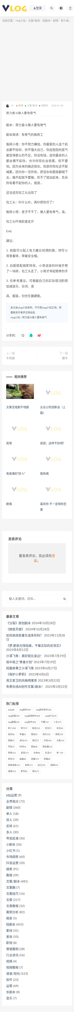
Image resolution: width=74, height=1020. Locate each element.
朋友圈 (47, 747)
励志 (36, 728)
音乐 (9, 998)
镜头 (35, 771)
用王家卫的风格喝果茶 (21, 680)
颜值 (9, 504)
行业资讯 (12, 955)
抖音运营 (12, 863)
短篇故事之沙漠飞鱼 (20, 668)
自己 (41, 765)
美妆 (9, 936)
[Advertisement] (37, 62)
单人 (9, 813)
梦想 (12, 753)
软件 (9, 979)
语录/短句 (13, 973)
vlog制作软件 (43, 710)
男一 (60, 753)
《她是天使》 (15, 629)
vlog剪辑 (14, 716)
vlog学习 (51, 716)
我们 (35, 741)
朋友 (34, 747)
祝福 (47, 759)
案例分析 (12, 912)
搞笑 (9, 869)
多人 (9, 832)
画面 (23, 759)
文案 (60, 741)
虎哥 (9, 443)
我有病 (44, 473)
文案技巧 (12, 893)
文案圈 (10, 887)
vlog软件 (30, 722)
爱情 (25, 753)
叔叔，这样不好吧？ (53, 443)
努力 (24, 728)
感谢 (11, 741)
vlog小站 (20, 20)
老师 (29, 765)
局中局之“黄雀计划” (19, 662)
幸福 (23, 734)
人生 (57, 722)
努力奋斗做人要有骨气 (34, 317)
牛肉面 (10, 358)
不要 (45, 722)
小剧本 (10, 844)
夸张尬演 (12, 838)
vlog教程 (14, 722)
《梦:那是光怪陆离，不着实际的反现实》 (34, 645)
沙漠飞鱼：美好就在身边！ (24, 656)
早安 (11, 747)
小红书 (10, 850)
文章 (9, 900)
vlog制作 (25, 710)
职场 (9, 943)
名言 (60, 728)
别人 (12, 728)
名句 (48, 728)
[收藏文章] (23, 335)
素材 (9, 930)
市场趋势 (12, 856)
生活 (48, 753)
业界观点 (12, 801)
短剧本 (47, 20)
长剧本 (10, 992)
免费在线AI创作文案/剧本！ (25, 686)
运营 (9, 986)
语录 (12, 771)
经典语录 (14, 765)
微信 (34, 734)
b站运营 (11, 795)
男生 (11, 759)
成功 (23, 741)
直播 (35, 759)
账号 (24, 771)
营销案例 (12, 949)
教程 (9, 875)
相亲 (9, 918)
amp (11, 710)
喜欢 (11, 734)
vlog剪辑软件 (32, 716)
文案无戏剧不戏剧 (17, 407)
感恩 (59, 734)
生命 (37, 753)
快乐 (46, 734)
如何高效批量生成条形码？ (24, 635)
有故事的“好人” (15, 473)
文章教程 (12, 906)
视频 (54, 765)
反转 (9, 826)
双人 (9, 820)
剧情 (55, 20)
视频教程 (12, 967)
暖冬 (65, 358)
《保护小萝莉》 (17, 674)
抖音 (48, 741)
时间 (23, 747)
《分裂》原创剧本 (18, 623)
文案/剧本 (34, 20)
